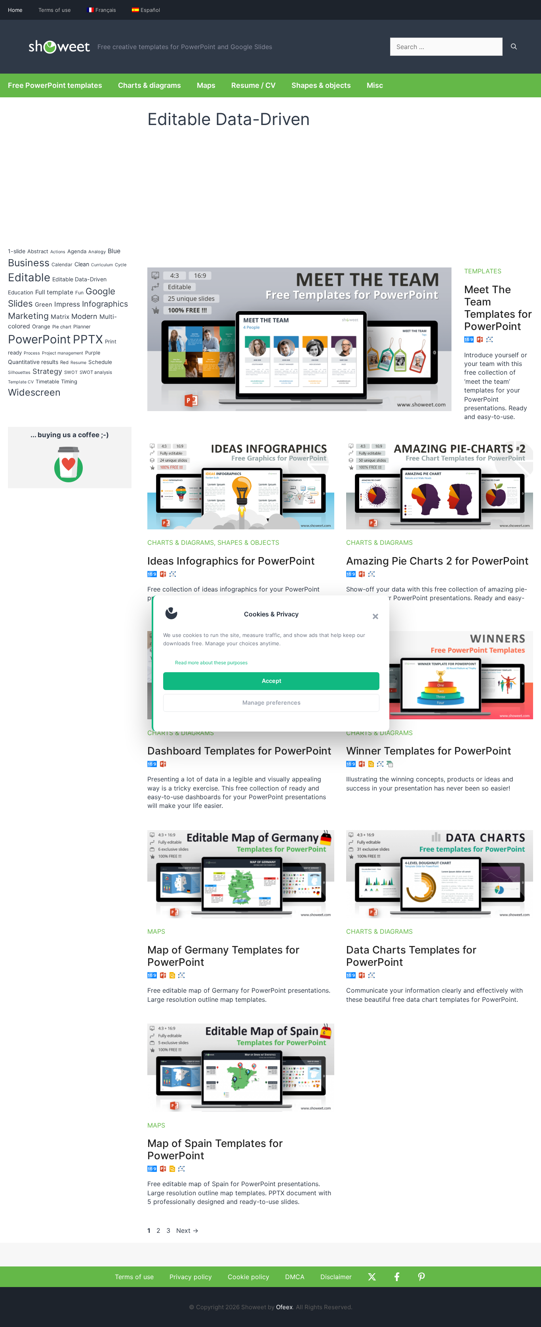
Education (20, 292)
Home (15, 10)
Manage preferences (271, 702)
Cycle (121, 264)
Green (43, 304)
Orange (41, 326)
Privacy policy (191, 1277)
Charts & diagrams (149, 85)
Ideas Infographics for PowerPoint (231, 561)
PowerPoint (39, 339)
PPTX (88, 339)
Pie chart (61, 327)
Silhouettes (19, 372)
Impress (67, 304)
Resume (78, 362)
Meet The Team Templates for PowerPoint (498, 308)
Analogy (97, 251)
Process (32, 353)
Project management (62, 353)
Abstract (37, 251)
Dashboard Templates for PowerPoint (239, 751)
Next (187, 1230)
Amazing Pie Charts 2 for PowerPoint (437, 561)
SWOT (71, 372)
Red (64, 362)
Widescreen (34, 392)
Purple (92, 353)
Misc (375, 85)
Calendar (61, 264)
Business (29, 263)
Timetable (47, 382)
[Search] (514, 47)
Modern (84, 316)
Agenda (76, 251)
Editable (29, 277)
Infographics (105, 304)
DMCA (295, 1277)
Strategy (47, 371)
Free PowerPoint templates (55, 85)
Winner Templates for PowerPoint (428, 751)
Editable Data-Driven (79, 279)
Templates (482, 271)
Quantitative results (33, 361)
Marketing (28, 316)
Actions (57, 251)
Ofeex (284, 1307)
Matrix (60, 316)
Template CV (21, 382)
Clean (81, 264)
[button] (375, 616)
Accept (271, 680)
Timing (69, 381)
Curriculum (102, 264)
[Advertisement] (340, 194)
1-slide (16, 251)
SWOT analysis (96, 372)
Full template (54, 292)
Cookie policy (248, 1277)
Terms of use (54, 10)
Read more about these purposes (211, 662)
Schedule (100, 362)
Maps (206, 85)
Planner (82, 327)
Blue (114, 251)
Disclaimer (336, 1277)
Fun (79, 293)
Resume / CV (253, 85)
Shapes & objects (321, 85)
